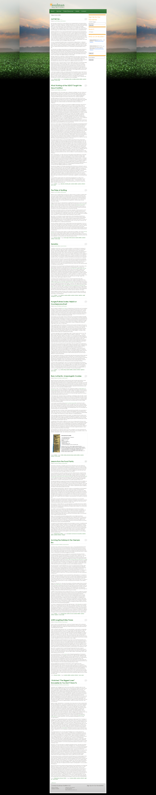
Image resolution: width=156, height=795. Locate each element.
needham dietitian (79, 79)
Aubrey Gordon (64, 727)
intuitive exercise (72, 237)
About (52, 11)
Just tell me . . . (56, 19)
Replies (63, 534)
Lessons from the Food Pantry (62, 461)
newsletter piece (58, 584)
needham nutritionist (81, 183)
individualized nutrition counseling (70, 79)
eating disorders (63, 613)
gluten (69, 183)
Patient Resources (68, 11)
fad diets (66, 183)
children (62, 455)
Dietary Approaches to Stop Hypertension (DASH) (63, 476)
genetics (62, 295)
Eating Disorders (57, 533)
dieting (65, 455)
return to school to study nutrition (71, 403)
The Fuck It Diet (63, 308)
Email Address (91, 23)
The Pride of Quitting (59, 190)
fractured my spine (79, 205)
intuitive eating (63, 369)
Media (77, 11)
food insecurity (74, 533)
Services (59, 11)
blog (79, 604)
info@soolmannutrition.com (72, 789)
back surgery (66, 237)
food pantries (79, 533)
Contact (83, 11)
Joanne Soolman (63, 246)
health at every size (70, 613)
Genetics (54, 244)
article (65, 654)
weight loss (80, 295)
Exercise (55, 79)
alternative (63, 183)
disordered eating (70, 455)
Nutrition (58, 79)
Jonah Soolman (63, 21)
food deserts (69, 533)
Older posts (53, 782)
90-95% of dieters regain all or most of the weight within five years (62, 282)
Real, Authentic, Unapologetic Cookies (66, 376)
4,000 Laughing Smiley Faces (62, 620)
